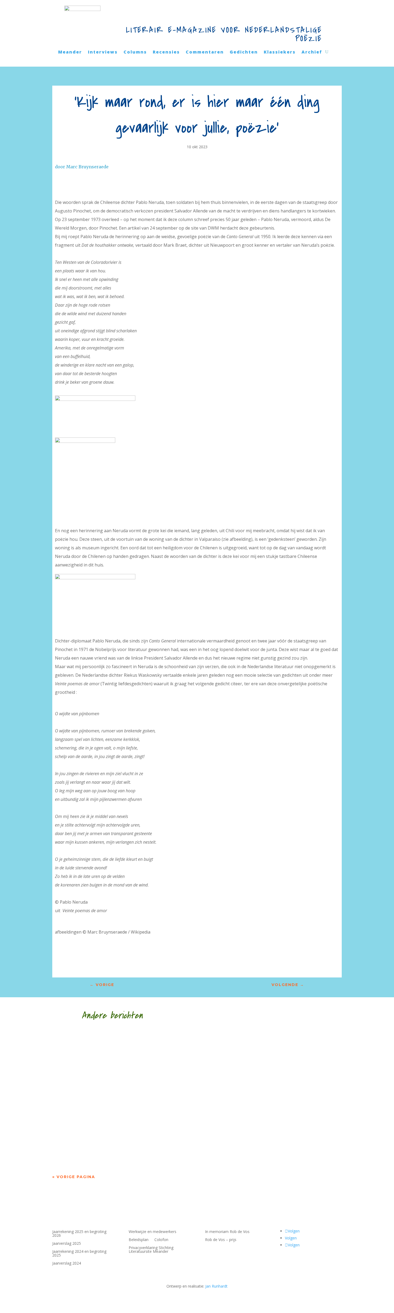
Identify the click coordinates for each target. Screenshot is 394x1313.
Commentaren (205, 52)
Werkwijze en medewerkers (152, 1232)
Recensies (166, 52)
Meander (70, 52)
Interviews (103, 52)
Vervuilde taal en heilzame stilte (113, 1137)
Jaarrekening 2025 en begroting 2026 (79, 1234)
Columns (135, 52)
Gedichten (244, 52)
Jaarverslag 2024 (66, 1263)
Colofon (161, 1240)
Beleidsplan (138, 1240)
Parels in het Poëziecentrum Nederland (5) (129, 1089)
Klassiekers (280, 52)
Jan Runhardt (216, 1286)
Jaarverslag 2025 (66, 1244)
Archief (312, 52)
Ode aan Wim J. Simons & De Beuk (112, 1041)
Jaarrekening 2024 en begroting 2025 (79, 1254)
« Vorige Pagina (73, 1176)
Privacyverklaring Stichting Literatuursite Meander (151, 1250)
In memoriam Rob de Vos (227, 1232)
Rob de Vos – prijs (220, 1240)
